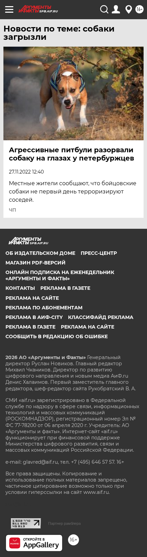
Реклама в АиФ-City (34, 317)
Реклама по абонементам (43, 308)
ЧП (12, 210)
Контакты (20, 288)
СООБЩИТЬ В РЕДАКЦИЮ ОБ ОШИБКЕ (56, 336)
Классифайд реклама (100, 317)
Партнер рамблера (64, 523)
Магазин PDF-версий (35, 263)
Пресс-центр (99, 253)
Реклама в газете (65, 288)
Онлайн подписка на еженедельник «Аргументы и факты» (59, 275)
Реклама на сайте (32, 298)
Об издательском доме (40, 253)
